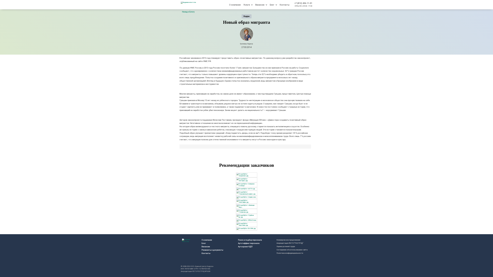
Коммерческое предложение (288, 240)
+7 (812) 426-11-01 (303, 3)
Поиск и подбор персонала (250, 240)
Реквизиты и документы (212, 250)
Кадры (247, 16)
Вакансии (206, 247)
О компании (207, 240)
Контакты (206, 253)
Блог (204, 243)
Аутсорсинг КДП (245, 247)
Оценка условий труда (286, 246)
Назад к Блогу (188, 12)
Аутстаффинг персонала (248, 243)
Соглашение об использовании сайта (292, 250)
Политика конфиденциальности (290, 253)
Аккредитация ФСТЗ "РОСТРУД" (290, 243)
